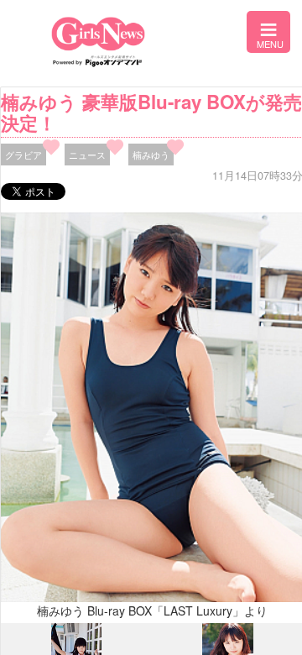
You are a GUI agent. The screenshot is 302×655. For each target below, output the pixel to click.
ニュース (87, 154)
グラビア (23, 154)
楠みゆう (151, 154)
